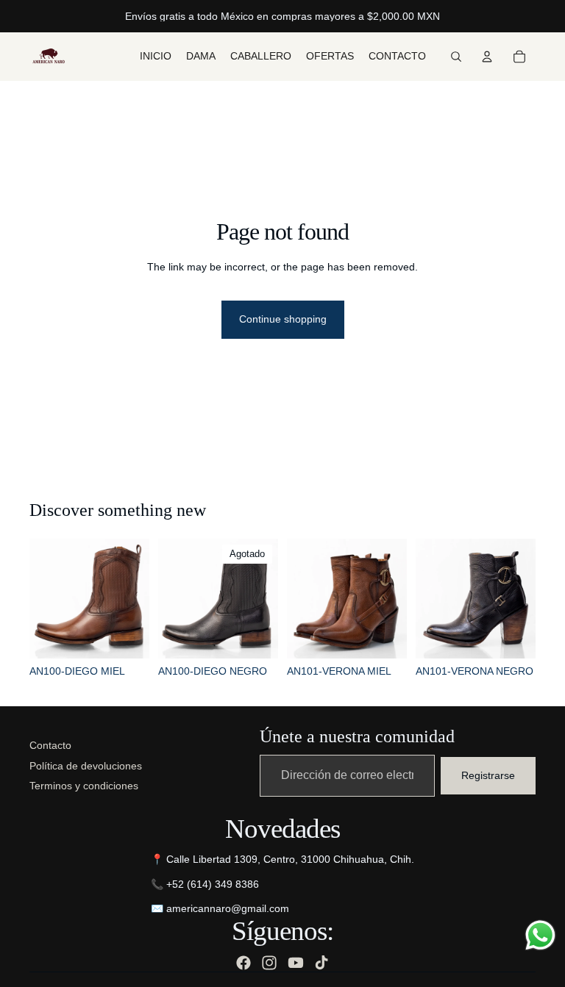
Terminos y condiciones (83, 786)
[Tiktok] (321, 963)
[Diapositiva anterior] (45, 598)
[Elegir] (126, 635)
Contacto (50, 745)
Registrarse (488, 775)
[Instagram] (269, 963)
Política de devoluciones (85, 766)
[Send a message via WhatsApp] (540, 935)
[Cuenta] (487, 56)
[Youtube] (296, 963)
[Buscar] (456, 56)
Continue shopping (283, 319)
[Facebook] (243, 963)
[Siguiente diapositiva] (133, 598)
